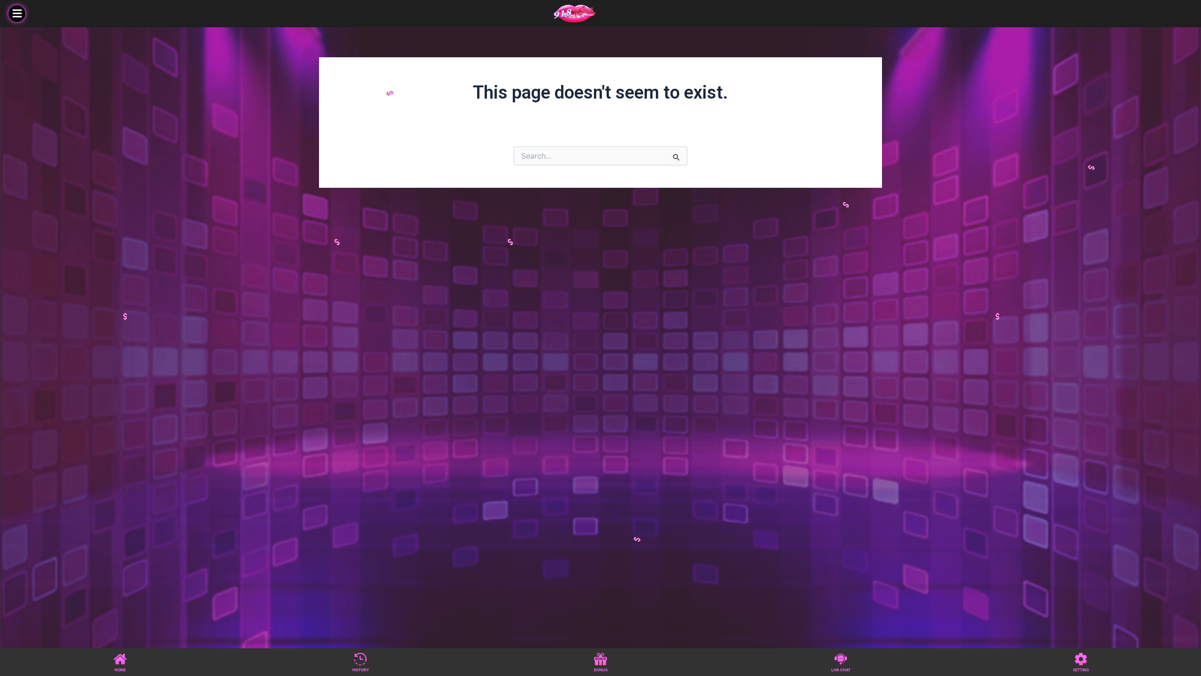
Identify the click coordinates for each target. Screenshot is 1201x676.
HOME (120, 670)
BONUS (601, 670)
